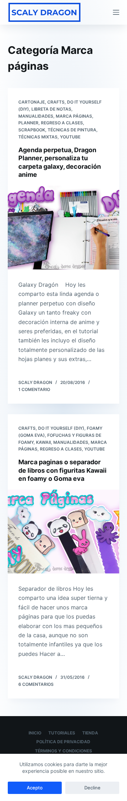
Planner (28, 122)
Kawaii (43, 442)
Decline (92, 787)
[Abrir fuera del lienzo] (116, 12)
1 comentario (34, 389)
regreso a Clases (62, 122)
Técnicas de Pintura (72, 129)
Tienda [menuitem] (90, 732)
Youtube (70, 136)
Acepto (35, 787)
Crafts (56, 102)
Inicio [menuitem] (35, 732)
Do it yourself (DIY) (61, 428)
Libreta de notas (51, 109)
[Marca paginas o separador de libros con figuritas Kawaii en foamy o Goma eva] (64, 531)
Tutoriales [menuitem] (61, 732)
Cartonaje (31, 102)
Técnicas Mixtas (38, 136)
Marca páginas (74, 116)
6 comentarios (36, 684)
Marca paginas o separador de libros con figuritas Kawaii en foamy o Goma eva (62, 470)
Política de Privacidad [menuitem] (63, 741)
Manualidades (35, 116)
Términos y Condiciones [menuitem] (63, 750)
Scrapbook (31, 129)
